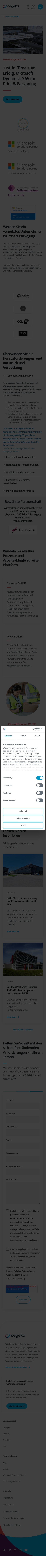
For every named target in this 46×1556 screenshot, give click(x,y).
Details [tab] (23, 736)
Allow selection (23, 818)
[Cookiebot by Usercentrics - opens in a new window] (32, 729)
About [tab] (37, 736)
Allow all (23, 811)
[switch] (39, 785)
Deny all (23, 825)
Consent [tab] (8, 736)
